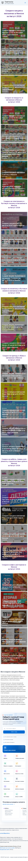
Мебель (7, 808)
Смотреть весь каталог (8, 804)
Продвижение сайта (4, 849)
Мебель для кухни (8, 813)
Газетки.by (9, 2)
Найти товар (14, 732)
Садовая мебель (8, 814)
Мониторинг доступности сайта (7, 848)
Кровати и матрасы (9, 810)
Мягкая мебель (8, 811)
